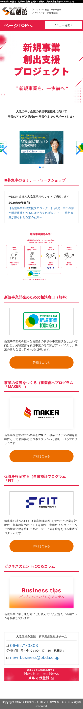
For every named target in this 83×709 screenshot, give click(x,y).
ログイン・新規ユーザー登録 (48, 9)
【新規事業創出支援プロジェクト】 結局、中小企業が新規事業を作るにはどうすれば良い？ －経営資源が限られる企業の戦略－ (41, 212)
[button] (4, 150)
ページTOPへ (18, 25)
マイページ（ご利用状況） (47, 12)
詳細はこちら (41, 362)
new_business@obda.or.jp (34, 657)
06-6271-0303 (24, 645)
